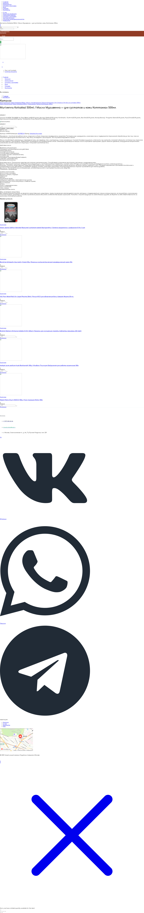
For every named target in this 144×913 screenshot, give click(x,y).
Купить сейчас (10, 128)
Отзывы (5, 8)
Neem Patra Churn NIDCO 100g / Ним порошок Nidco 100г (21, 400)
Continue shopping (11, 71)
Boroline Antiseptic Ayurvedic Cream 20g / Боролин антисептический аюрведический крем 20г (36, 262)
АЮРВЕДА (6, 97)
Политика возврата (10, 14)
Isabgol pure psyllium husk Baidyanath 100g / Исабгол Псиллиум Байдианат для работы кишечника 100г (39, 365)
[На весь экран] (2, 911)
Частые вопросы (8, 18)
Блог (4, 7)
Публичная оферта (9, 15)
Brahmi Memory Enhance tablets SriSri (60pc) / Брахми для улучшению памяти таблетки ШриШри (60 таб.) (40, 331)
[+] (6, 233)
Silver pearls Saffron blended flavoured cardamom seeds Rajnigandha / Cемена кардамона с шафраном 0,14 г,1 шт (42, 227)
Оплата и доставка (9, 6)
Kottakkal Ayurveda (36, 133)
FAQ (4, 726)
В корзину (3, 128)
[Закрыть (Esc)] (5, 911)
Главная (5, 2)
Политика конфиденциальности (13, 19)
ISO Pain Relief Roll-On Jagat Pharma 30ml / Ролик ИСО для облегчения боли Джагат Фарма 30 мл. (37, 296)
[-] (0, 233)
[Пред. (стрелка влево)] (0, 912)
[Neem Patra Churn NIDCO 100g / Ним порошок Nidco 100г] (11, 394)
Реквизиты (6, 20)
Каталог (6, 3)
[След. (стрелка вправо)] (2, 912)
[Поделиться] (3, 911)
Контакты (6, 10)
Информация (7, 4)
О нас (5, 12)
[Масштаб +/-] (0, 911)
